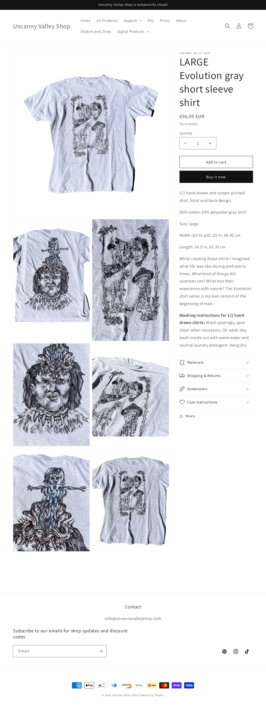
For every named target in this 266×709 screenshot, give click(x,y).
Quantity (185, 133)
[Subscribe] (100, 651)
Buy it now (216, 176)
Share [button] (190, 416)
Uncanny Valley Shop (125, 695)
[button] (132, 20)
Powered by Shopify (151, 695)
